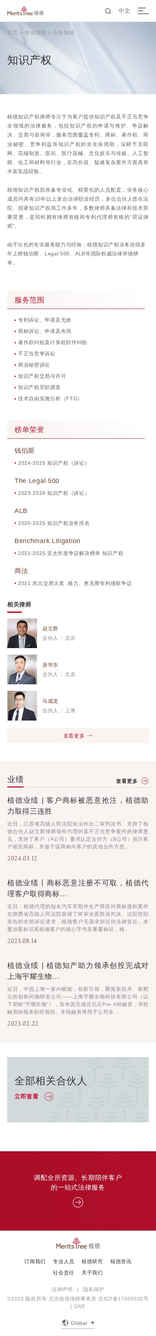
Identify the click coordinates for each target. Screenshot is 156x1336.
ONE (80, 1306)
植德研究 (92, 1261)
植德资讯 (121, 1261)
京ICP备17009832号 (123, 1299)
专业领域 (35, 33)
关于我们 (92, 1273)
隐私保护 (93, 1289)
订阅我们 (35, 1261)
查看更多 (74, 736)
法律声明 (62, 1289)
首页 (12, 33)
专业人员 (63, 1261)
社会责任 (63, 1273)
